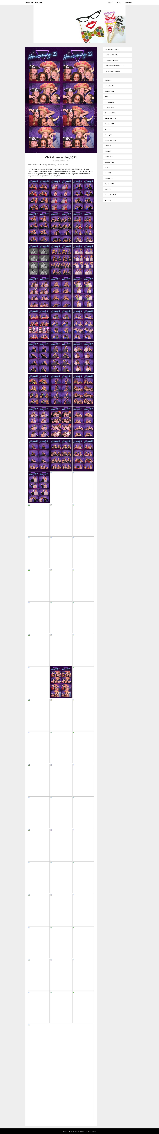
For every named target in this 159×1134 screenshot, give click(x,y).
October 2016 (109, 162)
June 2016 (108, 167)
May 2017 (108, 146)
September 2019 (110, 118)
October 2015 (109, 184)
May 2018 (108, 129)
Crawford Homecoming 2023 (114, 65)
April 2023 (108, 96)
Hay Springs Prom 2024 (112, 49)
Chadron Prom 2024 (111, 55)
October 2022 (109, 107)
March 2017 (108, 156)
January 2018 (109, 135)
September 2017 (110, 140)
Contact (118, 2)
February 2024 (109, 85)
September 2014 (110, 195)
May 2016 (108, 173)
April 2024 (108, 80)
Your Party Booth (34, 2)
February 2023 (109, 102)
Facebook (129, 2)
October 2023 (109, 91)
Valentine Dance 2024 (112, 60)
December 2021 (110, 113)
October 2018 (109, 124)
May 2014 (108, 200)
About (110, 2)
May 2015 (108, 189)
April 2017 (108, 151)
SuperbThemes (91, 1131)
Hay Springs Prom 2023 (112, 71)
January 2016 (109, 178)
